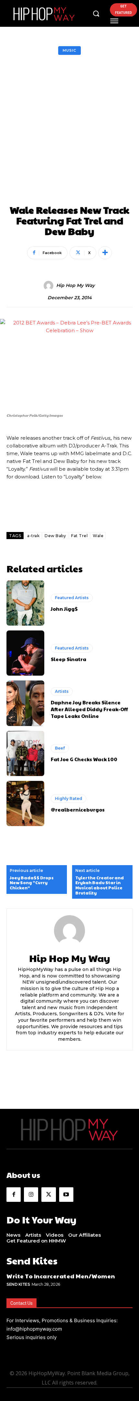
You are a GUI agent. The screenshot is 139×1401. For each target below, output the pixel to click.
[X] (48, 1194)
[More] (105, 252)
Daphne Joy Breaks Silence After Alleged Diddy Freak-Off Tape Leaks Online (89, 709)
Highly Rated (68, 798)
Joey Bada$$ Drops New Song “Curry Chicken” (32, 883)
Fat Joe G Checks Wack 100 (84, 759)
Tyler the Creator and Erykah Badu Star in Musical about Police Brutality (99, 885)
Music (69, 50)
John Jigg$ (64, 608)
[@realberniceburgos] (25, 803)
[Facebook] (13, 1194)
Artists (62, 691)
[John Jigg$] (25, 603)
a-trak (33, 535)
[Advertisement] (69, 131)
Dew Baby (55, 535)
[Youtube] (66, 1194)
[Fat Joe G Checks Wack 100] (25, 753)
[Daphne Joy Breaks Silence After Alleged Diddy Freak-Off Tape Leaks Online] (25, 703)
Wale (98, 535)
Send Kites (18, 1284)
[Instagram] (31, 1194)
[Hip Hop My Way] (49, 286)
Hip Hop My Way (75, 285)
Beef (60, 748)
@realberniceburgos (78, 809)
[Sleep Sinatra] (25, 653)
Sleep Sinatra (68, 659)
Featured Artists (72, 597)
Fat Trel (79, 535)
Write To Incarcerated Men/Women (60, 1276)
